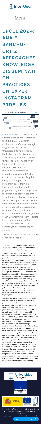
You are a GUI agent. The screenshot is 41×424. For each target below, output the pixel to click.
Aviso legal (7, 416)
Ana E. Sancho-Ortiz (12, 134)
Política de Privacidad (20, 416)
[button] (26, 419)
